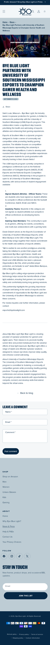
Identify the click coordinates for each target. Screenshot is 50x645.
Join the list (26, 595)
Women (6, 486)
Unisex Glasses (9, 492)
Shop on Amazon (10, 476)
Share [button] (8, 106)
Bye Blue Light (20, 616)
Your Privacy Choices (12, 541)
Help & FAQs (8, 531)
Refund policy (12, 634)
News (12, 22)
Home (5, 22)
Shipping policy (18, 638)
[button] (4, 11)
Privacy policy (24, 634)
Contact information (33, 638)
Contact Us (8, 536)
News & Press (9, 526)
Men (5, 481)
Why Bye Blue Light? (12, 521)
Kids (4, 497)
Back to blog (26, 393)
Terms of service (37, 634)
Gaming (6, 502)
